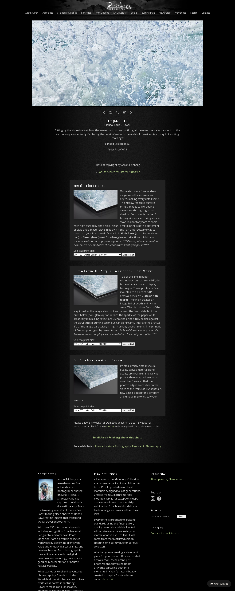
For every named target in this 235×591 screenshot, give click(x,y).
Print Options (102, 12)
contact (109, 426)
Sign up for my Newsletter (166, 479)
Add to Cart (128, 255)
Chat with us (221, 583)
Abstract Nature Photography (113, 446)
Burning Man (148, 12)
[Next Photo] (117, 105)
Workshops (180, 12)
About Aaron (31, 12)
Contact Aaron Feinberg (165, 533)
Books (134, 12)
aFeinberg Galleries (67, 12)
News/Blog (164, 12)
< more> (108, 579)
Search (193, 12)
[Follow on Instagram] (153, 498)
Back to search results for (119, 172)
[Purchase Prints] (124, 113)
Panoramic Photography (146, 446)
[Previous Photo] (104, 113)
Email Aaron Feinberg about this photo (117, 437)
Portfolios (86, 12)
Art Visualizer (119, 12)
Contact (206, 12)
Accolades (48, 12)
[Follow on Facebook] (160, 498)
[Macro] (111, 113)
